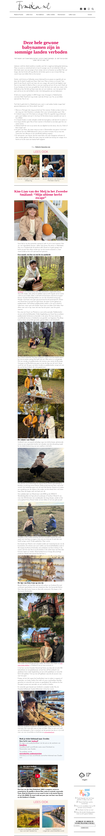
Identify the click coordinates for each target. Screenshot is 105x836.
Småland (20, 291)
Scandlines (23, 745)
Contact (90, 14)
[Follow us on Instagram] (86, 9)
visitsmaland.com (49, 732)
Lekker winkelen (51, 14)
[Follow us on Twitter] (90, 9)
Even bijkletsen (40, 14)
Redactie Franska (18, 14)
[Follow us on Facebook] (82, 9)
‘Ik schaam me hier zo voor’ (85, 810)
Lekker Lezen (72, 14)
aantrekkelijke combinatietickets (31, 753)
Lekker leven (29, 14)
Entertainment (61, 14)
